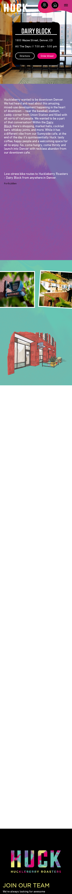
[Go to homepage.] (36, 861)
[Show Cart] (55, 5)
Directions (25, 56)
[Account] (44, 5)
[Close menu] (66, 5)
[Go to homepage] (16, 9)
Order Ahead (47, 56)
